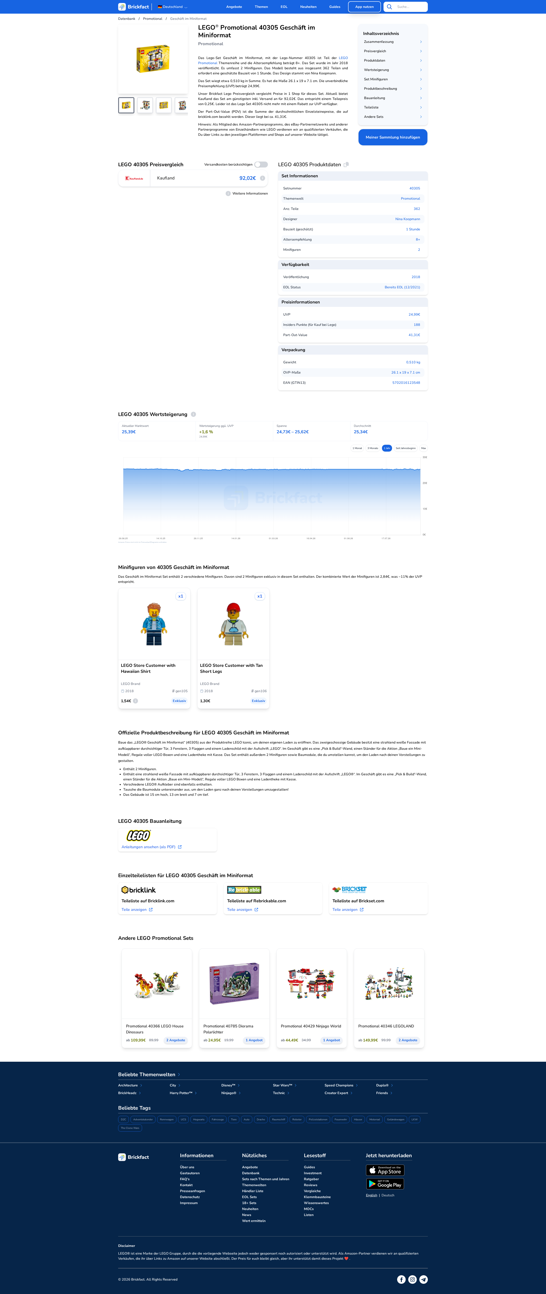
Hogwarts (199, 1119)
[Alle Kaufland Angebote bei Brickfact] (134, 178)
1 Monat (357, 448)
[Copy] (346, 164)
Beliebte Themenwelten (146, 1074)
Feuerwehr (341, 1119)
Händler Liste (252, 1191)
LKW (415, 1119)
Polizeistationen (318, 1119)
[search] (389, 6)
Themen (261, 6)
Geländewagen (395, 1119)
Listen (309, 1215)
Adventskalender (143, 1119)
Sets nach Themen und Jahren (265, 1179)
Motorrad (374, 1119)
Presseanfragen (192, 1191)
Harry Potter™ (181, 1093)
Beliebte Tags (134, 1108)
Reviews (310, 1185)
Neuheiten (308, 6)
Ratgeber (311, 1179)
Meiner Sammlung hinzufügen (393, 137)
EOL (284, 6)
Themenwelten (254, 1185)
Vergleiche (312, 1191)
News (246, 1215)
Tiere (234, 1119)
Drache (261, 1119)
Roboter (297, 1119)
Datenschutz (190, 1197)
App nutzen (364, 6)
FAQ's (185, 1179)
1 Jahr (387, 448)
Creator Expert (336, 1093)
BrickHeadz (127, 1093)
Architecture (128, 1085)
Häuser (358, 1119)
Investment (313, 1173)
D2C (123, 1119)
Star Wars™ (282, 1085)
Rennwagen (167, 1119)
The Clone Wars (130, 1128)
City (173, 1085)
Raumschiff (278, 1119)
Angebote (234, 6)
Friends (382, 1093)
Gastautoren (190, 1173)
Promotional (410, 198)
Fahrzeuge (218, 1119)
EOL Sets (249, 1197)
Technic (279, 1093)
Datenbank (251, 1173)
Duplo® (382, 1085)
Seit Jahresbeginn (406, 448)
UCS (183, 1119)
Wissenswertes (316, 1203)
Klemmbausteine (317, 1197)
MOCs (309, 1209)
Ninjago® (228, 1093)
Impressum (189, 1203)
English (371, 1195)
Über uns (187, 1167)
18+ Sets (249, 1203)
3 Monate (372, 448)
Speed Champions (339, 1085)
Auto (247, 1119)
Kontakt (186, 1185)
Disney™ (228, 1085)
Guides (334, 6)
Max (423, 448)
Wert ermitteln (254, 1221)
